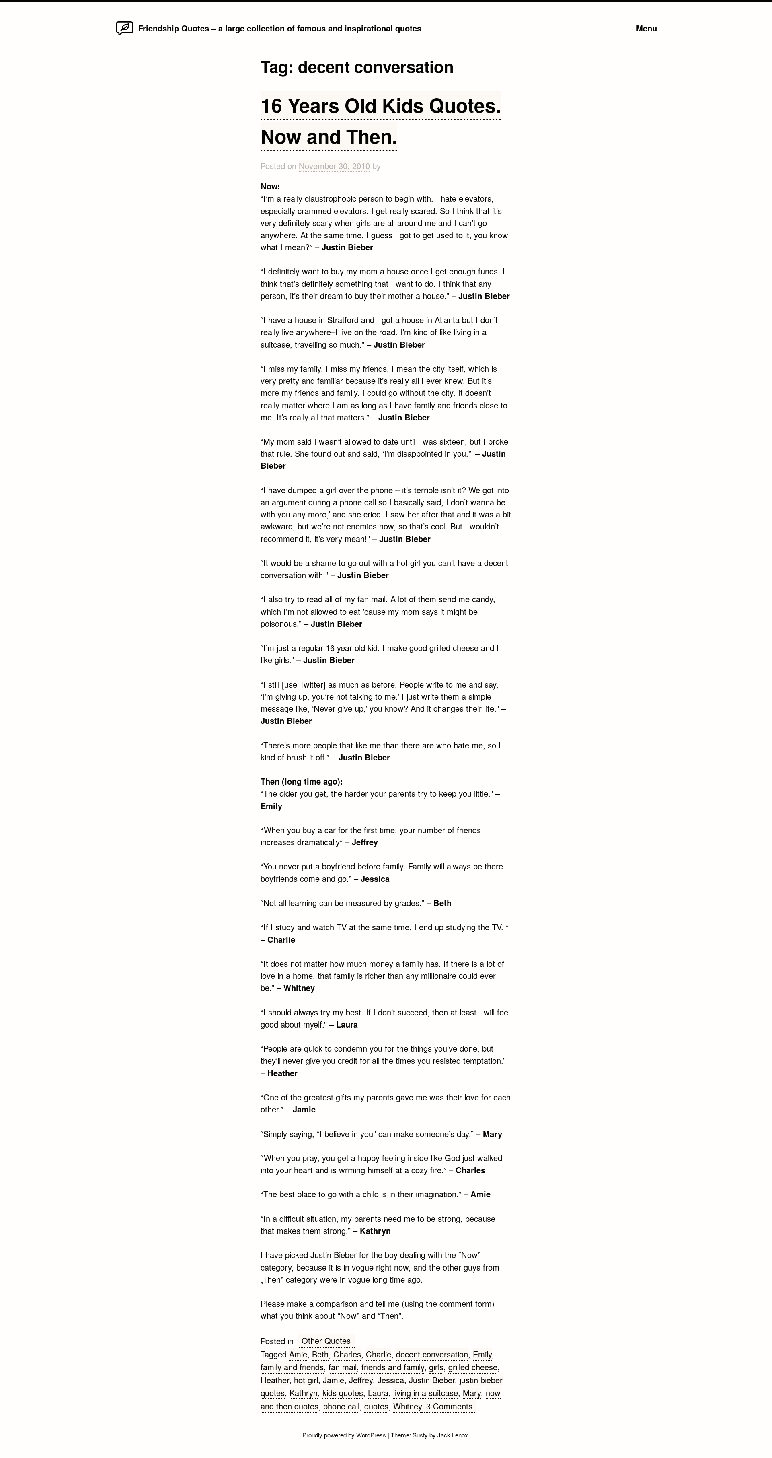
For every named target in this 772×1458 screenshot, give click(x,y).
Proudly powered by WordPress (345, 1435)
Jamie (333, 1380)
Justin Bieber (432, 1380)
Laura (378, 1392)
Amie (298, 1354)
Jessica (391, 1380)
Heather (275, 1380)
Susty (420, 1435)
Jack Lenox (452, 1435)
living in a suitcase (425, 1392)
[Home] (124, 35)
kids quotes (342, 1392)
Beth (320, 1354)
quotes (376, 1406)
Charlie (378, 1354)
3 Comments (451, 1406)
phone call (341, 1406)
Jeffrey (361, 1380)
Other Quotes (326, 1340)
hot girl (306, 1380)
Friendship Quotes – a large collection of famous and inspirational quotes (279, 28)
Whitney (407, 1406)
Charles (347, 1354)
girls (436, 1367)
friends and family (392, 1367)
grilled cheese (472, 1367)
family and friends (292, 1367)
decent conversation (432, 1354)
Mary (472, 1392)
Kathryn (304, 1392)
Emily (482, 1354)
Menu (646, 28)
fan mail (343, 1367)
